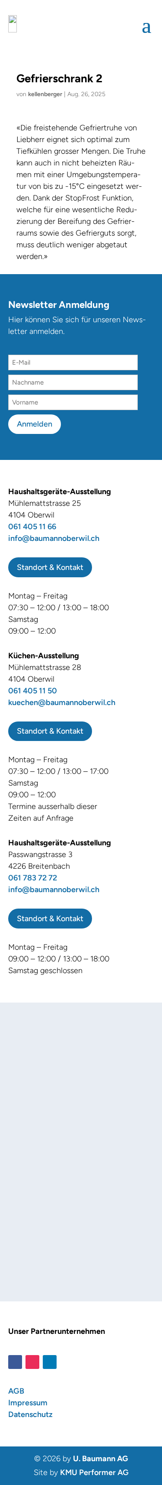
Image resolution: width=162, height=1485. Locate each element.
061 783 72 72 (32, 878)
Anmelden (34, 424)
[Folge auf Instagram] (32, 1362)
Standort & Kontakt (50, 567)
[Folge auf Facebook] (15, 1362)
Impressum (28, 1402)
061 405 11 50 (32, 691)
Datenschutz (30, 1414)
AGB (16, 1391)
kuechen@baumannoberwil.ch (61, 702)
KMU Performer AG (94, 1472)
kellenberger (45, 94)
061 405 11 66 (32, 526)
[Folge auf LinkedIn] (50, 1362)
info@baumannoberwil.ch (53, 538)
